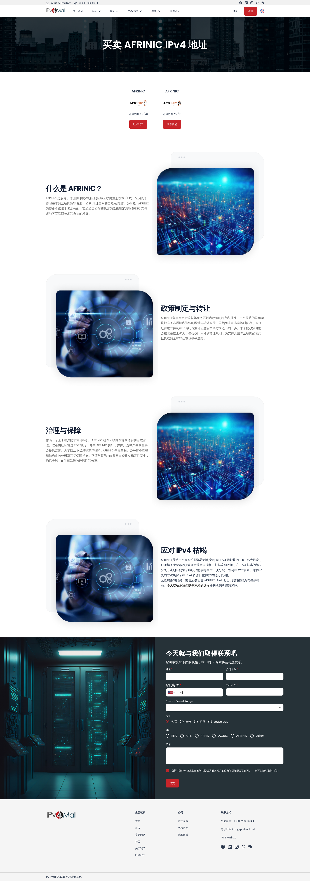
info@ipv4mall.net (61, 2)
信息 (168, 744)
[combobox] (171, 692)
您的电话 (173, 685)
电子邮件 (232, 685)
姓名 (169, 669)
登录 (235, 11)
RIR (112, 11)
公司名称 (232, 669)
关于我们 (78, 11)
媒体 (153, 11)
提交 (172, 783)
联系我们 (175, 11)
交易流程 (133, 11)
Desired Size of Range (180, 701)
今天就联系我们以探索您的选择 (188, 585)
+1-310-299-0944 (88, 2)
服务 (94, 11)
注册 (250, 11)
